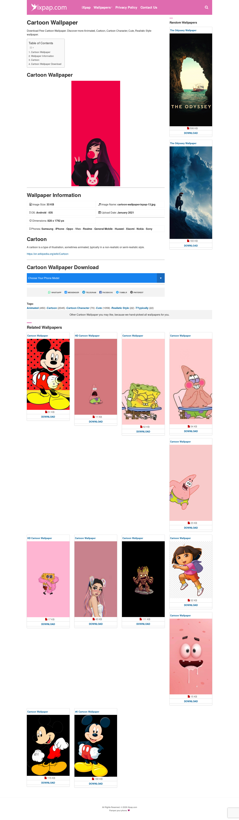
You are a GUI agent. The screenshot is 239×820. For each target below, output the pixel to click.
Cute (99, 308)
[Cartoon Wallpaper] (95, 133)
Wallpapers (102, 7)
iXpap (86, 7)
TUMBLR (123, 292)
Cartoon (35, 59)
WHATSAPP (56, 292)
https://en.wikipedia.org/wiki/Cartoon (47, 254)
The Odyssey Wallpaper (183, 30)
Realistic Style (121, 308)
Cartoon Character (78, 308)
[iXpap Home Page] (49, 7)
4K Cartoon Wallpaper (87, 711)
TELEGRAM (91, 292)
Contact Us (148, 7)
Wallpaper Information (42, 56)
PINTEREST (138, 292)
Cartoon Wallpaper (40, 52)
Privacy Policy (126, 7)
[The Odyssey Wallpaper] (191, 79)
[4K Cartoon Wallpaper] (95, 746)
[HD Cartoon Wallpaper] (95, 377)
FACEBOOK (107, 292)
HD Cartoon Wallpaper (87, 335)
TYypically (142, 308)
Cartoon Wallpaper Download (46, 63)
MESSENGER (73, 292)
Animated (33, 308)
